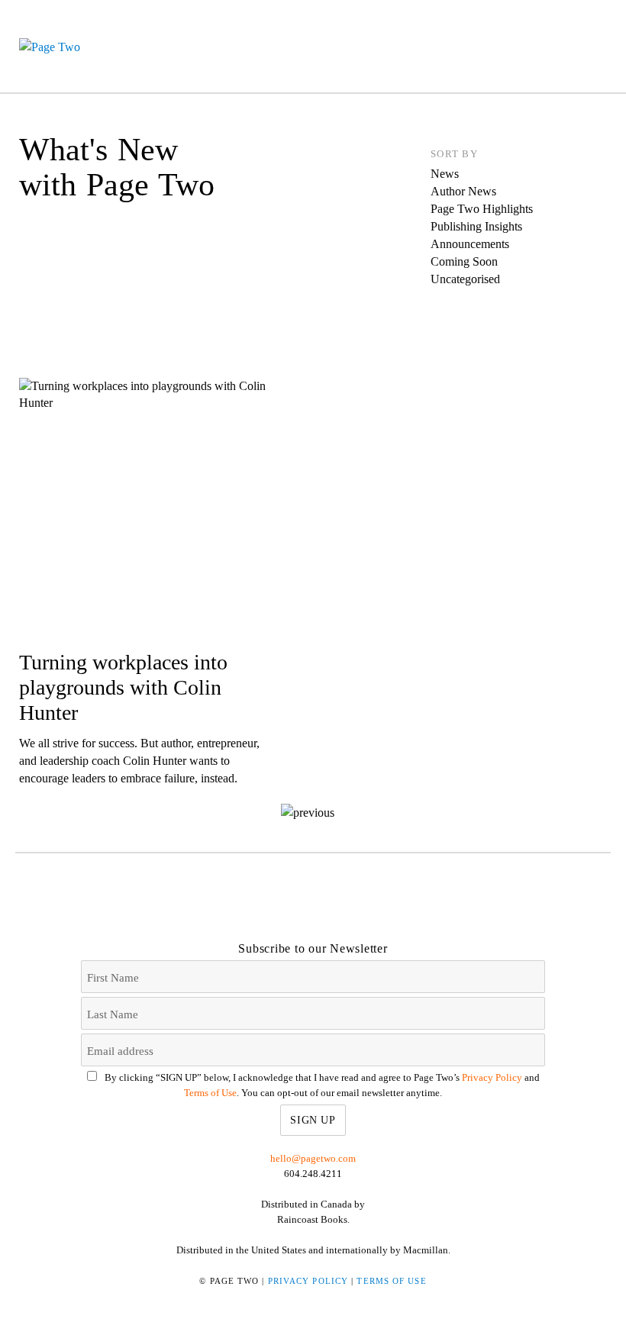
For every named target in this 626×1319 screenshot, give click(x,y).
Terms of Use (210, 1092)
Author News (463, 191)
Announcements (470, 243)
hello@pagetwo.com (313, 1158)
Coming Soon (464, 261)
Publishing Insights (476, 226)
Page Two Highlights (482, 208)
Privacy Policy (492, 1077)
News (445, 173)
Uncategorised (465, 279)
